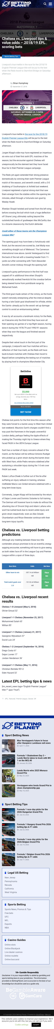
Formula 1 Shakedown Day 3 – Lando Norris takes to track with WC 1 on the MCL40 (34, 758)
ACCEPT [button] (36, 1025)
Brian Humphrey (20, 83)
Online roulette (11, 956)
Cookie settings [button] (21, 1025)
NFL (7, 920)
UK (35, 699)
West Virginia (11, 892)
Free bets (9, 913)
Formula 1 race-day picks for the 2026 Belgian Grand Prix (32, 840)
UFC (7, 917)
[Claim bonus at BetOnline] (25, 387)
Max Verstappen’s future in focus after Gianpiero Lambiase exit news (34, 741)
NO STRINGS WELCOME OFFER (23, 403)
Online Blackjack (12, 948)
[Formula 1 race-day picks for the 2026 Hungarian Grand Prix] (8, 820)
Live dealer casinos (13, 952)
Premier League (21, 699)
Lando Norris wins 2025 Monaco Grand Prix (32, 771)
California (9, 888)
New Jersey (10, 877)
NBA (7, 927)
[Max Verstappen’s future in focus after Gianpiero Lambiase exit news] (8, 751)
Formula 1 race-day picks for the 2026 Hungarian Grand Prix (32, 810)
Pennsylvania (11, 881)
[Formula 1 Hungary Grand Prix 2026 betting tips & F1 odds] (8, 835)
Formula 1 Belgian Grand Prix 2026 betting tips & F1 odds (33, 855)
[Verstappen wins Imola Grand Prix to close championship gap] (8, 796)
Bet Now (25, 412)
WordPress (40, 1014)
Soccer (30, 699)
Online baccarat (12, 959)
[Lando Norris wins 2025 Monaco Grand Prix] (8, 781)
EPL (6, 699)
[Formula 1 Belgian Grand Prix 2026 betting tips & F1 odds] (8, 865)
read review (26, 407)
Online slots (10, 945)
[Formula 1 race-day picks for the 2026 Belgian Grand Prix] (8, 850)
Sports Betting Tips (11, 56)
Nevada (8, 885)
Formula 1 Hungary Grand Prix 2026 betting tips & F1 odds (34, 825)
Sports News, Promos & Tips (18, 909)
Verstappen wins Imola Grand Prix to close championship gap (34, 786)
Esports (8, 924)
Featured (12, 699)
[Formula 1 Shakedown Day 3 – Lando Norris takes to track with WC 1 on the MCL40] (8, 766)
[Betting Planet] (16, 4)
